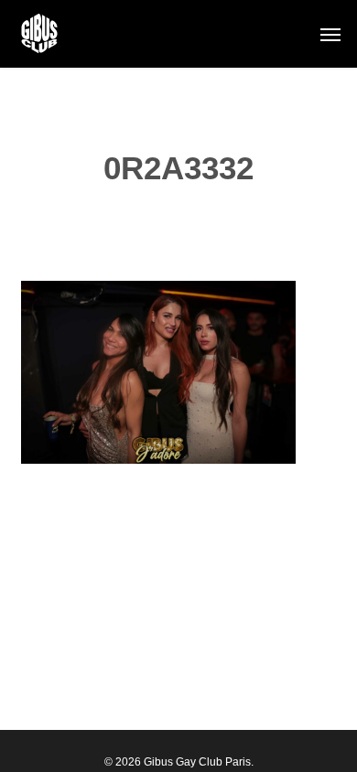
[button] (330, 34)
